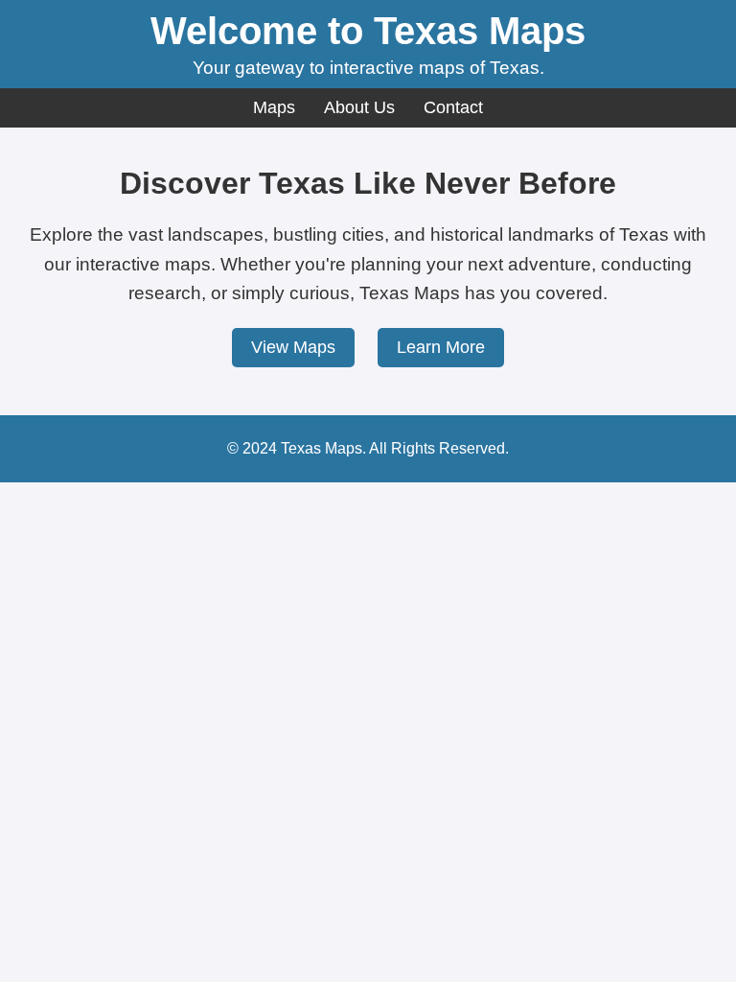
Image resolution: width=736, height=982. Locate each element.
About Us (359, 107)
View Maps (293, 347)
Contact (453, 107)
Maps (274, 107)
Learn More (441, 347)
